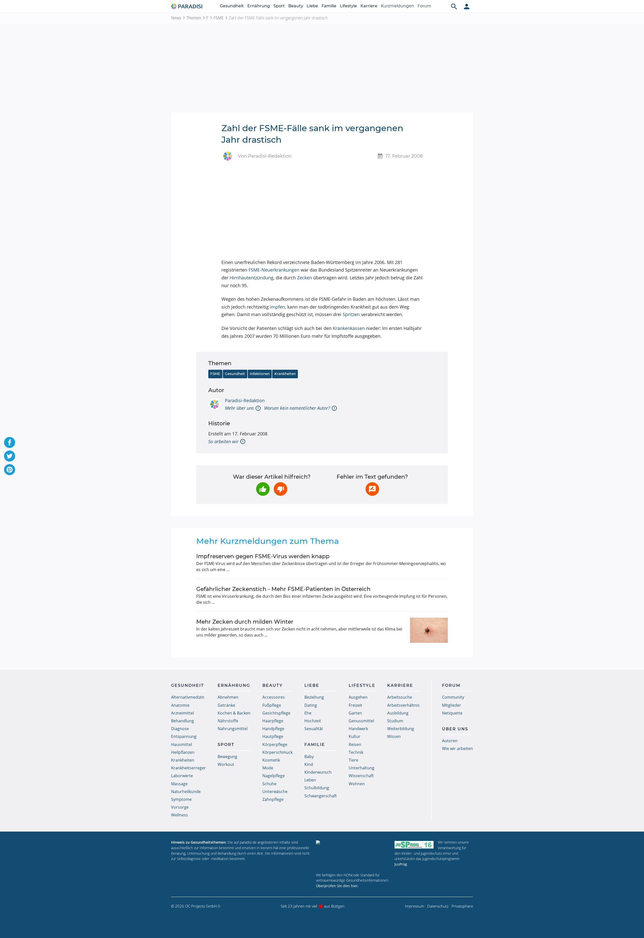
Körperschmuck (277, 752)
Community (453, 697)
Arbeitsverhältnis (403, 705)
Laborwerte (182, 775)
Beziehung (314, 697)
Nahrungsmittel (233, 728)
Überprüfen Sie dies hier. (337, 885)
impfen (277, 307)
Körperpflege (274, 744)
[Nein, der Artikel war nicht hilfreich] (280, 489)
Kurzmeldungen (397, 6)
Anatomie (180, 705)
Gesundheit (232, 6)
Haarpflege (272, 721)
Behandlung (182, 721)
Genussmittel (361, 721)
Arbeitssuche (399, 697)
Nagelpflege (273, 775)
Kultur (354, 736)
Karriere (368, 6)
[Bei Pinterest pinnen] (9, 469)
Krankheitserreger (188, 768)
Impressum (414, 906)
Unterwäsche (275, 791)
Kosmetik (271, 760)
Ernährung (258, 6)
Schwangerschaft (320, 796)
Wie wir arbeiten (457, 748)
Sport (279, 6)
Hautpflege (272, 736)
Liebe (312, 6)
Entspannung (183, 736)
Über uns (455, 729)
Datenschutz (438, 906)
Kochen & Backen (234, 713)
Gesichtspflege (276, 713)
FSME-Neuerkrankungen (274, 270)
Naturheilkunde (186, 791)
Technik (356, 752)
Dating (310, 705)
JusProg (400, 864)
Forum (424, 6)
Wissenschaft (361, 775)
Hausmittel (181, 744)
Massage (179, 783)
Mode (267, 768)
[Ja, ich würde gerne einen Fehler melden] (372, 489)
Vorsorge (180, 807)
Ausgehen (358, 697)
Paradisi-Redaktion (245, 400)
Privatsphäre (462, 906)
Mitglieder (451, 705)
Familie (328, 6)
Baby (309, 756)
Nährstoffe (228, 721)
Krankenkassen (349, 328)
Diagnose (180, 728)
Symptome (181, 799)
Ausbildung (398, 713)
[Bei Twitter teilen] (9, 456)
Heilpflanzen (182, 752)
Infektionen (260, 374)
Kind (308, 764)
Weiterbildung (400, 728)
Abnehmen (228, 697)
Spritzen (351, 314)
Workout (226, 764)
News (176, 18)
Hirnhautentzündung (251, 278)
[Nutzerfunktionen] (466, 6)
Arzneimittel (182, 713)
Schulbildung (316, 788)
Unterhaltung (361, 768)
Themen (193, 18)
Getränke (226, 705)
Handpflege (273, 728)
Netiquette (452, 713)
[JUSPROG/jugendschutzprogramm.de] (414, 844)
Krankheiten (285, 374)
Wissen (394, 736)
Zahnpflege (273, 799)
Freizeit (355, 705)
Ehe (307, 713)
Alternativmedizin (187, 697)
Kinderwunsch (318, 772)
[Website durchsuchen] (454, 6)
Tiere (353, 760)
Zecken (304, 278)
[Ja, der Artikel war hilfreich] (263, 489)
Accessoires (273, 697)
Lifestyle (348, 6)
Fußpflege (271, 705)
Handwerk (358, 728)
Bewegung (227, 756)
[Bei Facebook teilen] (9, 442)
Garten (355, 713)
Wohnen (357, 783)
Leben (310, 780)
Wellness (179, 815)
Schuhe (269, 783)
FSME (219, 18)
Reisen (355, 744)
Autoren (450, 740)
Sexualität (313, 728)
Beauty (295, 6)
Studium (395, 721)
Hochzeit (312, 721)
